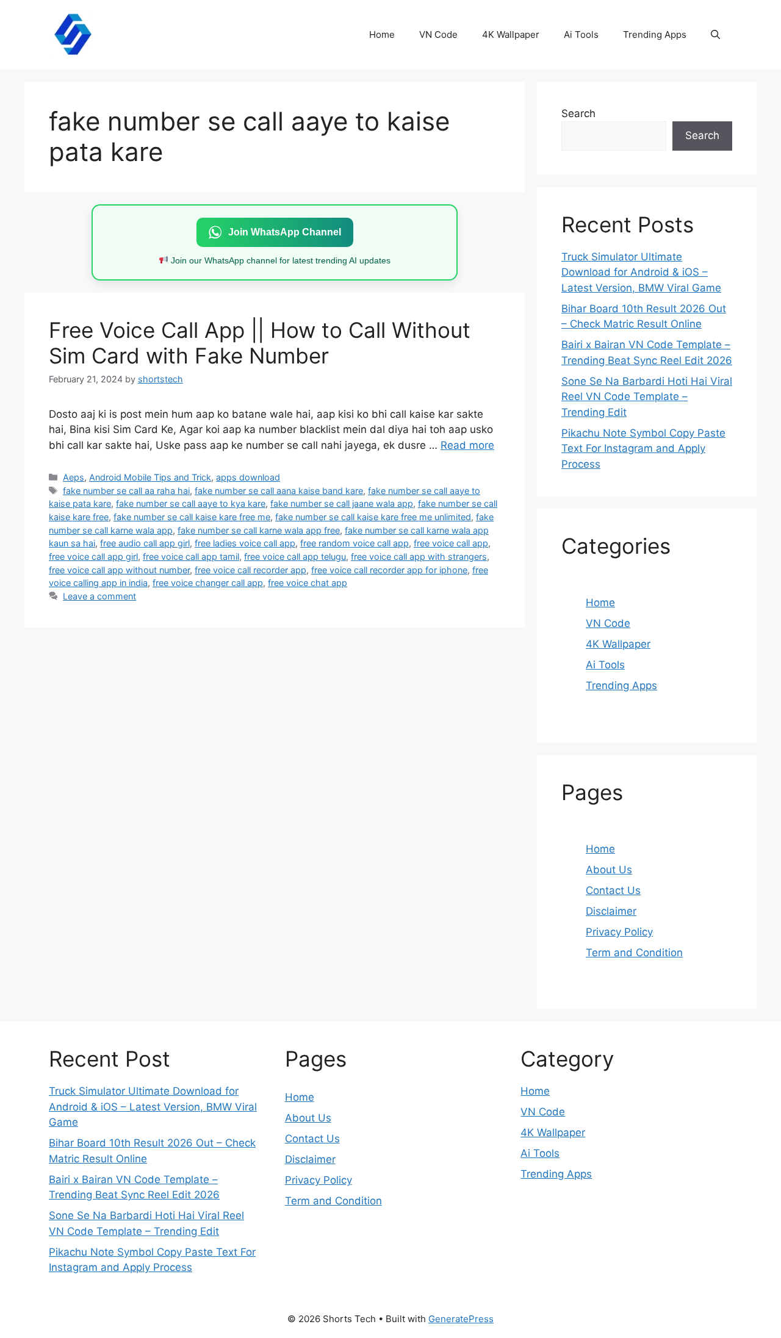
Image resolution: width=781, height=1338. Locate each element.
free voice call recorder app (250, 570)
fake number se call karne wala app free (259, 530)
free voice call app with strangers (419, 556)
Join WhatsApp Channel (284, 232)
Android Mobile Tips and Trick (150, 477)
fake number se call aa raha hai (126, 490)
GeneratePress (461, 1319)
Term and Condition (634, 952)
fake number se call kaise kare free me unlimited (373, 517)
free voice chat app (307, 583)
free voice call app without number (119, 570)
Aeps (73, 477)
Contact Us (613, 890)
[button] (715, 34)
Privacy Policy (619, 932)
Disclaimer (611, 911)
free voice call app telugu (295, 556)
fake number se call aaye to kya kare (190, 503)
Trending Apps (654, 34)
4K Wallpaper (510, 34)
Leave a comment (99, 596)
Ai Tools (581, 34)
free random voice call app (354, 543)
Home (382, 34)
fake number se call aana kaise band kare (279, 490)
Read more (467, 445)
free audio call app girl (145, 543)
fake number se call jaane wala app (341, 503)
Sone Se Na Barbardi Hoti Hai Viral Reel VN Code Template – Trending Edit (646, 396)
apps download (248, 477)
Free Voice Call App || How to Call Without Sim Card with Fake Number (259, 342)
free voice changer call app (208, 583)
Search (578, 113)
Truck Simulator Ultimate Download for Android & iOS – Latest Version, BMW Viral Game (641, 272)
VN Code (438, 34)
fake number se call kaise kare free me (191, 517)
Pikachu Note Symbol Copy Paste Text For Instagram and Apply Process (643, 448)
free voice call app (451, 543)
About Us (609, 870)
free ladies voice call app (245, 543)
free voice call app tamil (191, 556)
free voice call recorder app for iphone (389, 570)
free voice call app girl (93, 556)
